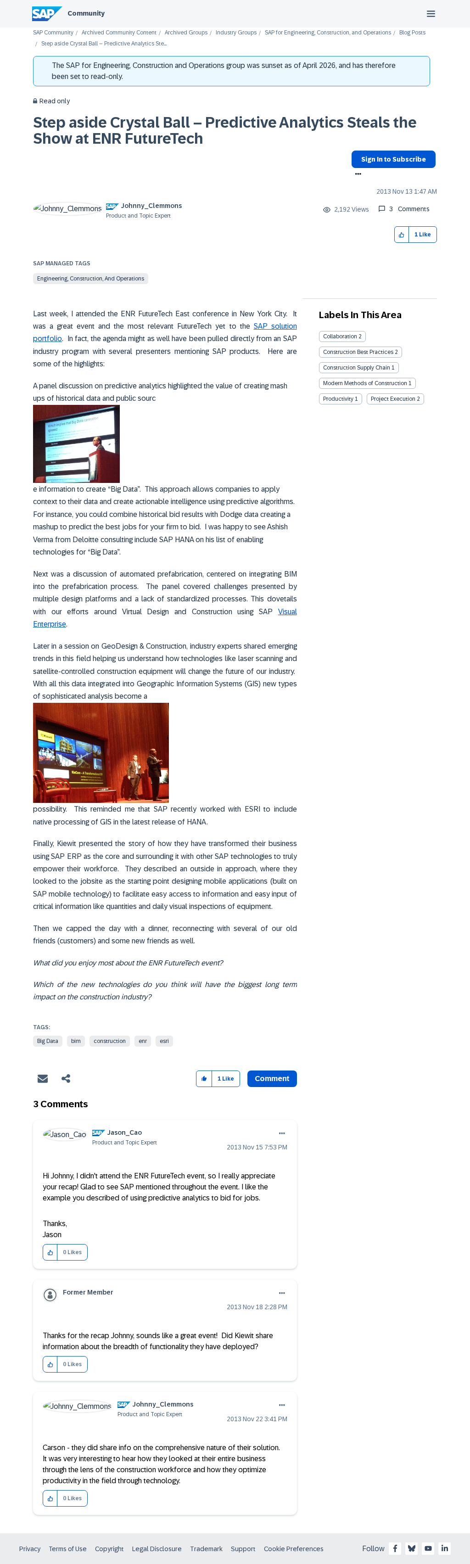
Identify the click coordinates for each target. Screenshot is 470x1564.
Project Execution (393, 399)
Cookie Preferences (294, 1549)
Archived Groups (186, 33)
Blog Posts (412, 33)
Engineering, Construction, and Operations (90, 278)
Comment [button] (272, 1078)
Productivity (338, 399)
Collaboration (340, 336)
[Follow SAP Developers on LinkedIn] (444, 1548)
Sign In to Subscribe (393, 159)
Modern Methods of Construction (365, 383)
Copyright (109, 1549)
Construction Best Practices (358, 352)
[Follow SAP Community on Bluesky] (411, 1548)
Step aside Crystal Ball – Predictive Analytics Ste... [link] (104, 44)
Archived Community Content (119, 33)
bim (76, 1041)
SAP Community (53, 33)
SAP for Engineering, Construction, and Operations (328, 33)
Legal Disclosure (157, 1549)
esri (164, 1041)
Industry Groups (236, 33)
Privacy (29, 1549)
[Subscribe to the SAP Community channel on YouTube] (428, 1548)
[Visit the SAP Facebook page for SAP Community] (395, 1548)
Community (86, 13)
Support (243, 1549)
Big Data (47, 1041)
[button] (402, 235)
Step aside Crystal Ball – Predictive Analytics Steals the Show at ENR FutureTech (225, 130)
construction (110, 1041)
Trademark (206, 1549)
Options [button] (356, 174)
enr (143, 1041)
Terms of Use (68, 1549)
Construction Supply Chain (356, 367)
